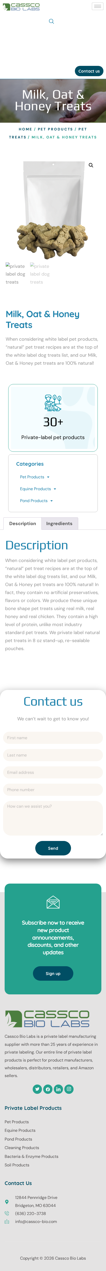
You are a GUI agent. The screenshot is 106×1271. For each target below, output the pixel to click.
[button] (51, 22)
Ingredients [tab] (59, 523)
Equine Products (35, 489)
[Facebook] (47, 1089)
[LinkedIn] (58, 1089)
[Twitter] (37, 1089)
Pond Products (34, 500)
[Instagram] (69, 1089)
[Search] (94, 44)
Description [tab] (22, 523)
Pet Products (55, 129)
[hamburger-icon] (97, 6)
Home (25, 129)
